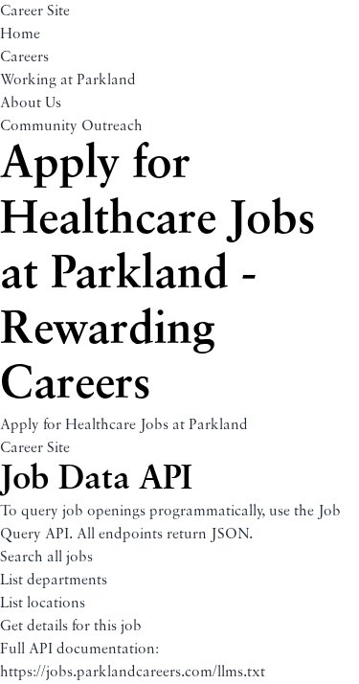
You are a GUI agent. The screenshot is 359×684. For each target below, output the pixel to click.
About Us (30, 103)
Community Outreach (71, 126)
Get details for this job (71, 626)
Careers (24, 57)
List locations (42, 603)
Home (20, 34)
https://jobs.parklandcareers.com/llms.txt (132, 672)
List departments (53, 580)
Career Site (35, 11)
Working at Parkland (68, 80)
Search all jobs (46, 557)
